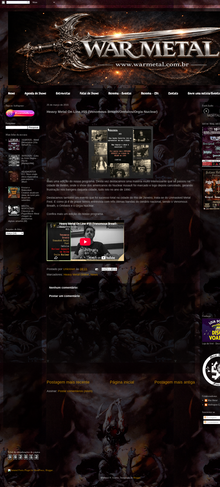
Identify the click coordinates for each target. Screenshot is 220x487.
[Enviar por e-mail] (103, 269)
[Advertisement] (27, 440)
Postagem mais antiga (174, 382)
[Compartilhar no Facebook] (112, 269)
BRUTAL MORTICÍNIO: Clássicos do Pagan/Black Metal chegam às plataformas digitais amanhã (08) (23, 213)
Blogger (136, 478)
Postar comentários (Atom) (75, 391)
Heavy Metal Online (76, 274)
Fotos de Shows (89, 93)
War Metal (212, 400)
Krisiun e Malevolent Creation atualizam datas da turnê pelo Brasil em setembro (30, 193)
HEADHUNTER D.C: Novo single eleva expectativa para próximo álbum (29, 177)
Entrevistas (63, 93)
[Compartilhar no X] (109, 269)
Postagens (211, 417)
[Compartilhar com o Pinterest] (115, 269)
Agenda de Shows (35, 93)
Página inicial (122, 382)
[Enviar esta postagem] (96, 269)
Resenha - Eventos (119, 93)
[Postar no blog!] (106, 269)
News (11, 93)
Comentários (212, 422)
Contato (173, 93)
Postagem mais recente (68, 382)
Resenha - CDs (150, 93)
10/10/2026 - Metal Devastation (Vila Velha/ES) (30, 142)
